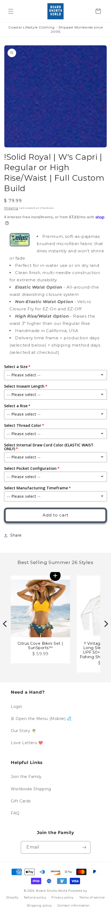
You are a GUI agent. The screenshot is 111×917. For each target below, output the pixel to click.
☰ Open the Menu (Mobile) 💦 (41, 718)
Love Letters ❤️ (27, 742)
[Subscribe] (84, 847)
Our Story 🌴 (23, 730)
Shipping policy (39, 905)
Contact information (73, 905)
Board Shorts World (51, 891)
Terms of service (92, 897)
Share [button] (16, 535)
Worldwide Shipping (31, 789)
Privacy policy (62, 897)
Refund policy (35, 897)
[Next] (105, 624)
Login (16, 706)
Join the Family (26, 776)
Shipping (11, 208)
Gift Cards (21, 801)
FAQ (15, 813)
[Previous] (5, 624)
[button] (11, 11)
